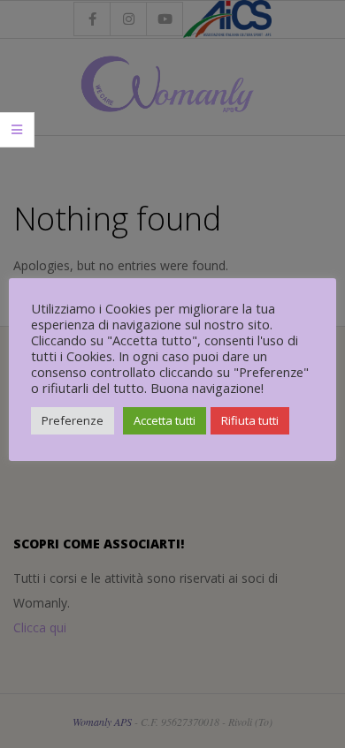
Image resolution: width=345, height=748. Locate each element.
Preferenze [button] (73, 420)
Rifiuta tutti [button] (250, 420)
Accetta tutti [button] (165, 420)
